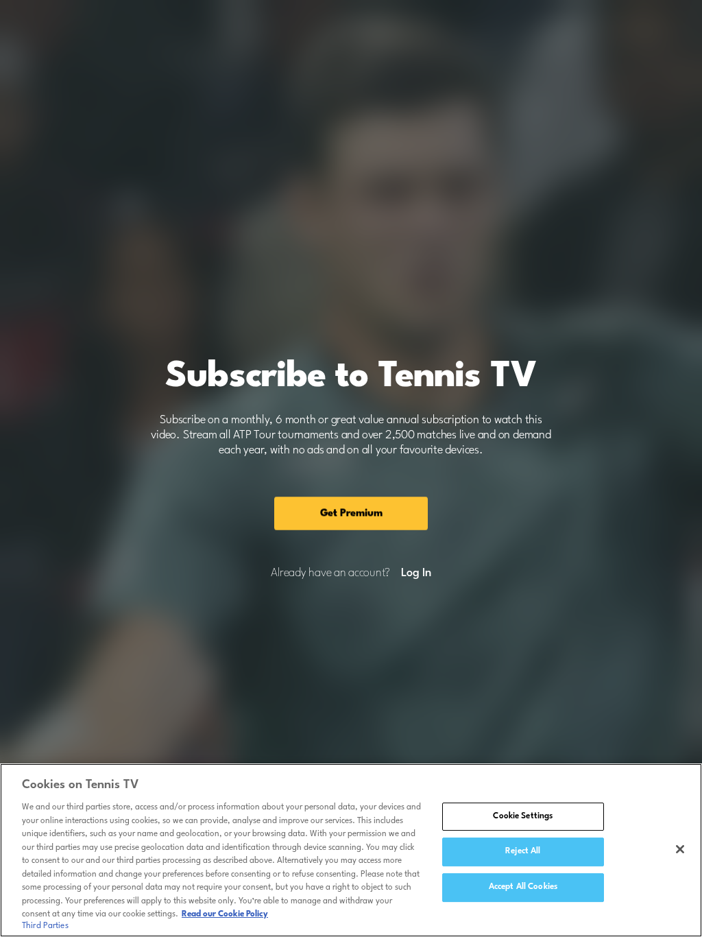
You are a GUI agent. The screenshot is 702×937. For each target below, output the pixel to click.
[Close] (680, 849)
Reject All (522, 851)
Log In (416, 573)
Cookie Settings (523, 816)
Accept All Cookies (523, 887)
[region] (351, 850)
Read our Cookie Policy (225, 914)
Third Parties (45, 926)
